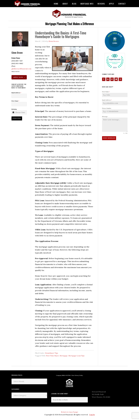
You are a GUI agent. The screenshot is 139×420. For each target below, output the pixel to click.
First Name (106, 91)
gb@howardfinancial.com (21, 69)
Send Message (109, 138)
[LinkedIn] (108, 79)
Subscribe (17, 118)
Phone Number (106, 108)
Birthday (14, 109)
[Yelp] (120, 79)
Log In (92, 415)
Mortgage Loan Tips (76, 356)
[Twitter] (112, 79)
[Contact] (116, 79)
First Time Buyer (52, 356)
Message (105, 116)
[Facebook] (103, 79)
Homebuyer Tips (51, 353)
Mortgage (64, 356)
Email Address (107, 100)
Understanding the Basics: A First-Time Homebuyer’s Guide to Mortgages (60, 34)
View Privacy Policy (77, 375)
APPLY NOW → (19, 77)
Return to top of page (69, 412)
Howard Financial (27, 3)
